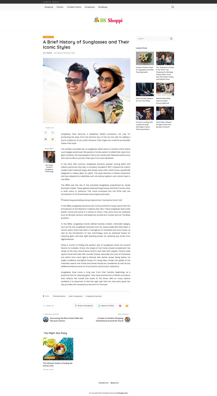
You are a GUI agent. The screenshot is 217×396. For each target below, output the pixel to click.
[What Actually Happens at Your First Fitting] (145, 89)
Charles (49, 53)
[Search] (172, 7)
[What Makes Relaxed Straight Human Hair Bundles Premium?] (165, 113)
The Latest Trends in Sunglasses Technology (49, 168)
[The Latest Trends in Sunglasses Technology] (49, 157)
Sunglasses (48, 37)
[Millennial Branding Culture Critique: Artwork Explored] (165, 89)
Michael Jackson (59, 296)
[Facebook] (45, 132)
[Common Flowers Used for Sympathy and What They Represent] (145, 58)
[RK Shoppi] (108, 20)
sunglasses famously (94, 296)
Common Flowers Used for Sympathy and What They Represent (144, 69)
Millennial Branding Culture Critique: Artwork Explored (163, 100)
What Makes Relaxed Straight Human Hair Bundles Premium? (163, 124)
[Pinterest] (45, 139)
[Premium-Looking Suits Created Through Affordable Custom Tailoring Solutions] (145, 113)
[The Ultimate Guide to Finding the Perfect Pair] (58, 349)
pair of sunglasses (76, 296)
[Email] (52, 139)
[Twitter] (52, 132)
